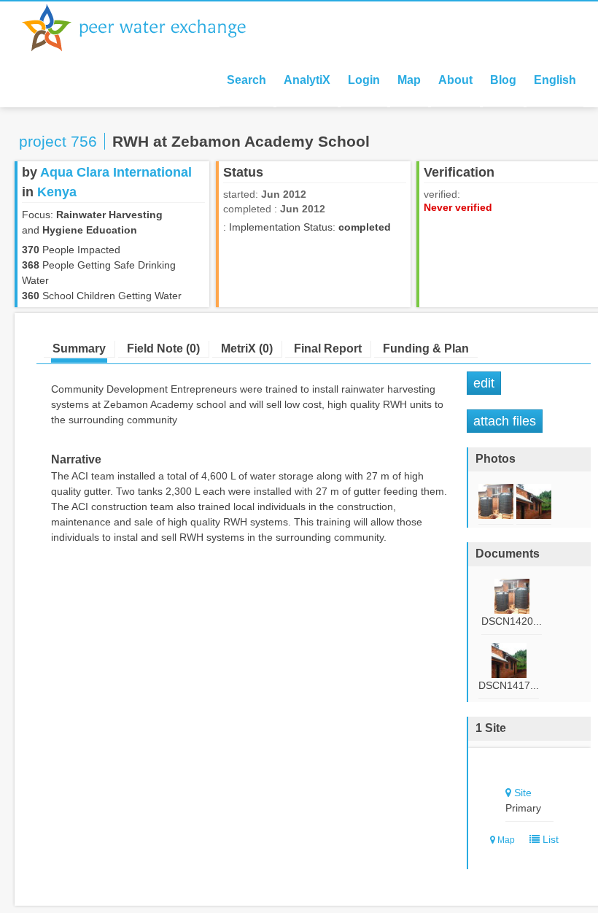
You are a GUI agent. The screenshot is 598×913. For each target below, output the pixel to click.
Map (409, 80)
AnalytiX (307, 80)
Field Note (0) (163, 348)
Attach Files (504, 421)
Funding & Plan (426, 348)
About (455, 80)
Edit (483, 383)
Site (523, 792)
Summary (79, 348)
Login (364, 80)
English (555, 80)
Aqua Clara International (116, 172)
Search (246, 80)
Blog (503, 80)
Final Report (328, 348)
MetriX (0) (247, 348)
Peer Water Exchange (146, 27)
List (549, 839)
